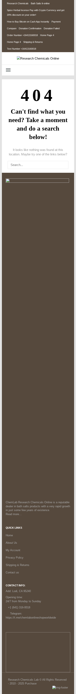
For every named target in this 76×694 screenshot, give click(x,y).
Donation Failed (52, 28)
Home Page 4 (47, 35)
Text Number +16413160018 (21, 48)
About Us (11, 542)
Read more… (14, 514)
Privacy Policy (14, 557)
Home (9, 535)
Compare (11, 28)
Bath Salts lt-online (40, 3)
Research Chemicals (17, 3)
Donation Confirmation (30, 28)
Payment (56, 21)
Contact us (12, 572)
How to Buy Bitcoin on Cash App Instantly (28, 21)
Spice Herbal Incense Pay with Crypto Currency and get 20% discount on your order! (35, 12)
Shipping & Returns (33, 42)
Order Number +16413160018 (22, 35)
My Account (13, 550)
